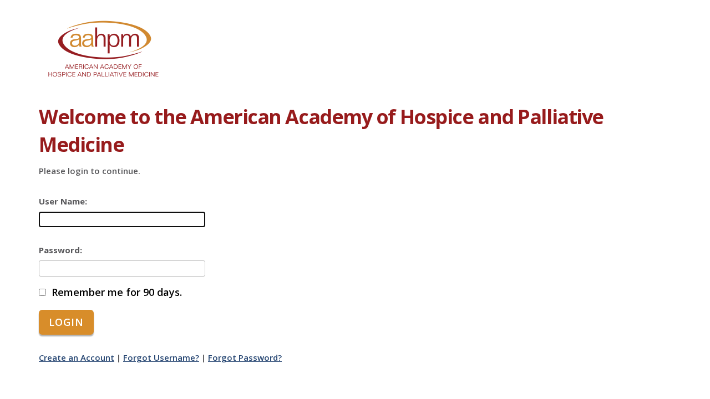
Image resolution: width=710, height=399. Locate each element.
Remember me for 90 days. (117, 292)
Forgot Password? (245, 357)
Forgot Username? (161, 357)
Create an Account (76, 357)
